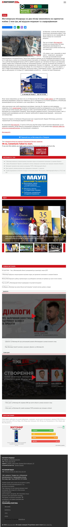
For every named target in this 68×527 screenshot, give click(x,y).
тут (32, 120)
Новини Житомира (9, 266)
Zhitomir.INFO (11, 525)
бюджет (33, 141)
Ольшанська (27, 141)
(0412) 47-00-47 (10, 471)
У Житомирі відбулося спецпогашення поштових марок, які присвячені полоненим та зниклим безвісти (33, 161)
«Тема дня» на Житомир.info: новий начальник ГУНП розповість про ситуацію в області (28, 408)
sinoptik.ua (22, 519)
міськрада (8, 141)
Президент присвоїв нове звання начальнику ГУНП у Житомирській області (26, 166)
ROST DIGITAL (47, 525)
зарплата (20, 141)
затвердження (16, 108)
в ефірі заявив (48, 99)
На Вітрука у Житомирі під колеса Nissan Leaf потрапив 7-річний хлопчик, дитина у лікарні (26, 287)
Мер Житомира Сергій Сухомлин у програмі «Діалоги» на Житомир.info (24, 347)
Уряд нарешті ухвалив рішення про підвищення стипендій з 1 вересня (25, 168)
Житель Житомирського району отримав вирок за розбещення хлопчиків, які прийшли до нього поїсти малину (32, 278)
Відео (5, 198)
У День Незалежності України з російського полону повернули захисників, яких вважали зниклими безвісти (34, 164)
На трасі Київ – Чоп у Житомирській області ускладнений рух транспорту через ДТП (25, 270)
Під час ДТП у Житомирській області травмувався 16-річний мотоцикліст (21, 283)
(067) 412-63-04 (21, 471)
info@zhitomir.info (14, 460)
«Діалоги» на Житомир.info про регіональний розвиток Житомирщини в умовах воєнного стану (30, 341)
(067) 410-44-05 (10, 461)
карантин (39, 141)
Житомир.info (58, 42)
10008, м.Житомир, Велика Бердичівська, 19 (20, 463)
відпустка (15, 141)
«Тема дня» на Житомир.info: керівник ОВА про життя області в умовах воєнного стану (28, 402)
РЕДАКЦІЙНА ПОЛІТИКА (10, 503)
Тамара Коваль (19, 465)
